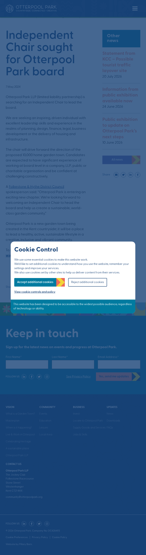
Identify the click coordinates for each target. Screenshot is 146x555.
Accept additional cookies (35, 282)
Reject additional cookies (87, 282)
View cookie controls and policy (34, 292)
